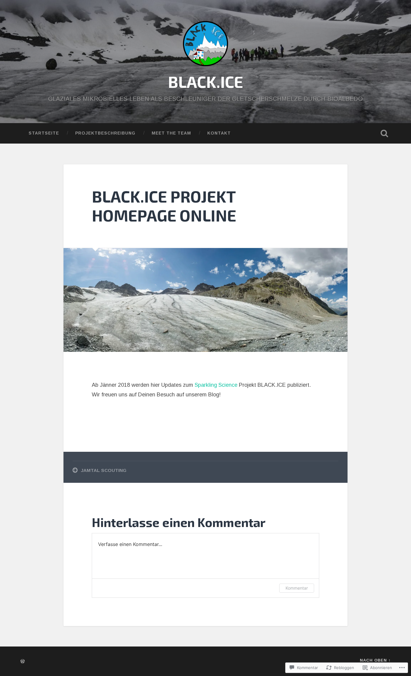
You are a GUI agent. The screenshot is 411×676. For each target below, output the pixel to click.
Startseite (44, 133)
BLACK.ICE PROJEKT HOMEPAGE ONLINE (164, 206)
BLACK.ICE (205, 81)
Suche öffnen (385, 133)
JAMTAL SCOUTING (103, 470)
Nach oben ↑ (375, 660)
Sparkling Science (216, 385)
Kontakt (219, 133)
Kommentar (297, 588)
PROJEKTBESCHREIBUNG (105, 133)
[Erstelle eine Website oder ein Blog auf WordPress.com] (22, 661)
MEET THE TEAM (171, 133)
